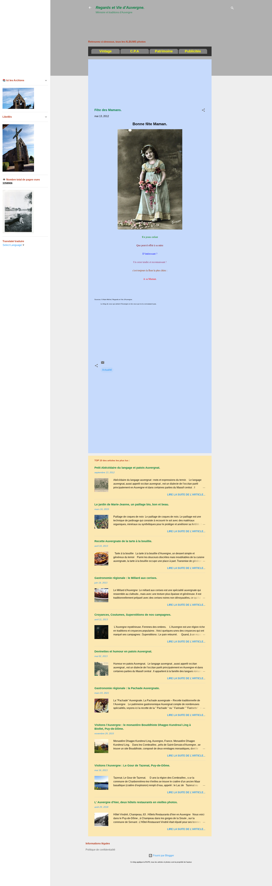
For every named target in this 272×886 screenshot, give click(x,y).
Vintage (105, 51)
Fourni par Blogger (163, 855)
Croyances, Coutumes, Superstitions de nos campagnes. (132, 614)
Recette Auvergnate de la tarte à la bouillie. (123, 541)
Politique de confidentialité (100, 849)
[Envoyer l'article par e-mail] (103, 363)
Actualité (107, 369)
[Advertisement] (153, 22)
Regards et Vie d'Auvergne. (120, 7)
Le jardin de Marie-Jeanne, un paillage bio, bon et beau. (131, 504)
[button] (203, 110)
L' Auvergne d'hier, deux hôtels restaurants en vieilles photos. (136, 802)
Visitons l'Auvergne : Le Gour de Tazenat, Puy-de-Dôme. (132, 765)
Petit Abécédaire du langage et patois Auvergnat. (127, 467)
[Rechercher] (232, 8)
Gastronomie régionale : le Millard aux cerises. (125, 578)
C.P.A (134, 51)
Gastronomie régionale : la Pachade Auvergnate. (127, 688)
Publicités (193, 51)
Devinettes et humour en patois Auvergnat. (123, 651)
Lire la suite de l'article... (186, 494)
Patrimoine (164, 51)
